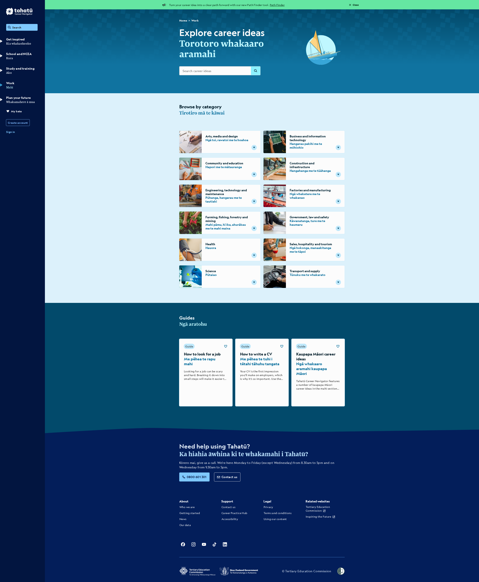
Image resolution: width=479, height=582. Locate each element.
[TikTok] (214, 544)
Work (195, 20)
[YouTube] (204, 544)
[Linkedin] (225, 544)
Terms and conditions (278, 513)
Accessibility (230, 519)
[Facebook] (183, 544)
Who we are (187, 507)
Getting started (189, 513)
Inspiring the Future (318, 516)
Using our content (275, 519)
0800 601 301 (197, 477)
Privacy (268, 507)
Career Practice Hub (234, 513)
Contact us (229, 477)
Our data (185, 525)
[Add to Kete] (225, 346)
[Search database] (255, 70)
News (183, 519)
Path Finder (277, 5)
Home (183, 20)
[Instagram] (193, 544)
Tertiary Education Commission (318, 508)
